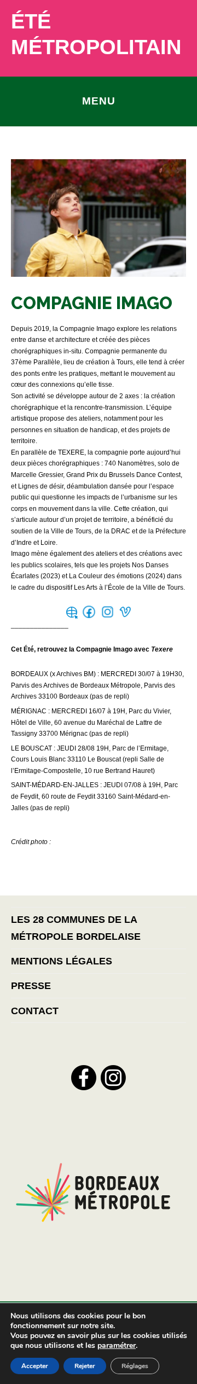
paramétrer (116, 1346)
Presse (31, 985)
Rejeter (84, 1366)
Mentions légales (61, 961)
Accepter (34, 1366)
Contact (35, 1010)
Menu (98, 101)
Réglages (134, 1366)
